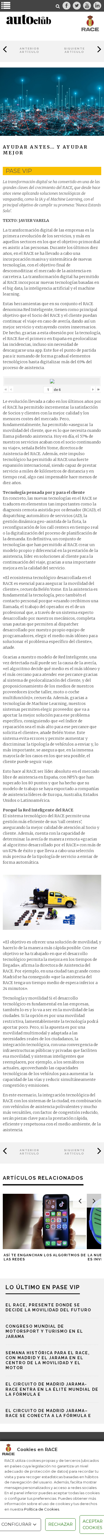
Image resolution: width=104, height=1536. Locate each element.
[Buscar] (58, 6)
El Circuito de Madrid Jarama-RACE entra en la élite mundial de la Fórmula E (52, 1389)
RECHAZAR (60, 1524)
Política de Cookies (41, 1509)
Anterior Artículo (29, 50)
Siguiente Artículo (74, 50)
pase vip (19, 171)
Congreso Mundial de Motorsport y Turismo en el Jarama (44, 1331)
